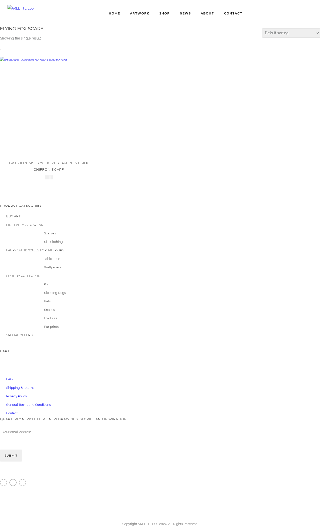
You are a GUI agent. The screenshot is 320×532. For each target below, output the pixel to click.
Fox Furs (50, 318)
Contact (233, 13)
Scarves (50, 233)
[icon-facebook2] (14, 482)
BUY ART (13, 216)
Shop (164, 13)
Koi (46, 284)
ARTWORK (139, 13)
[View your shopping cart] (118, 4)
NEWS (185, 13)
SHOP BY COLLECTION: (23, 276)
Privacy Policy (16, 396)
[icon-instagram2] (5, 482)
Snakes (49, 310)
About (207, 13)
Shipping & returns (20, 388)
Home (114, 13)
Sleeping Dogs (55, 293)
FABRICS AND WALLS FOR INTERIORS (35, 250)
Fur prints (51, 327)
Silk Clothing (53, 242)
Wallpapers (52, 267)
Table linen (52, 259)
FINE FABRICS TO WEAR (24, 225)
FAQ (9, 379)
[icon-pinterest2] (23, 482)
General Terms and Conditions (28, 405)
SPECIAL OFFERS (19, 335)
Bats (47, 301)
